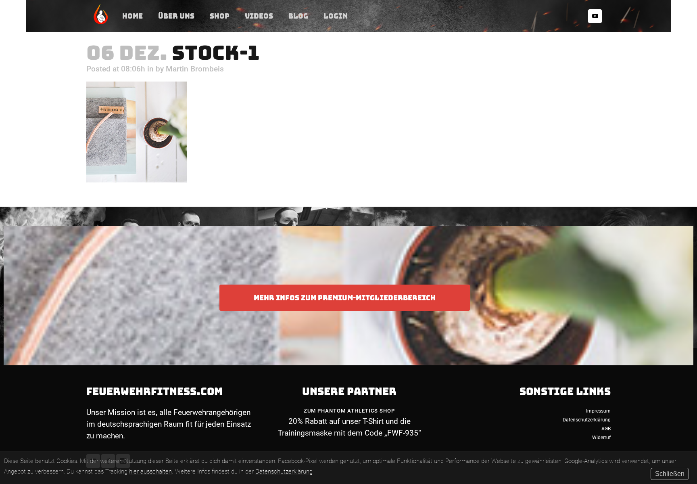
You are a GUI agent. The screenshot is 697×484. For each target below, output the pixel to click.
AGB (606, 429)
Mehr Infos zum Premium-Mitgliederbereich (345, 297)
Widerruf (601, 437)
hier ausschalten (150, 471)
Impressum (598, 411)
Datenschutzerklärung (284, 471)
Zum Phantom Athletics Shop (349, 411)
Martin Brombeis (195, 68)
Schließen (669, 473)
